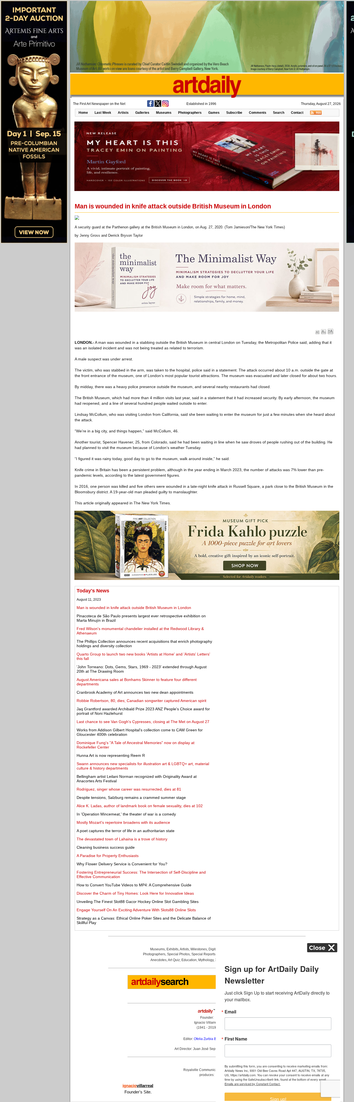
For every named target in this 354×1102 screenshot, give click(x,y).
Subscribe (234, 113)
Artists (123, 113)
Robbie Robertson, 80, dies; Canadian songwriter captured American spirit (141, 700)
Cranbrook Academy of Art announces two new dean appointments (135, 692)
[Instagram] (165, 106)
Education (189, 960)
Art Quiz (174, 960)
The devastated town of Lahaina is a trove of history (122, 839)
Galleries (142, 113)
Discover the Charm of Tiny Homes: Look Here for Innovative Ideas (135, 893)
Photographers (190, 113)
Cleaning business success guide (106, 847)
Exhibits (172, 949)
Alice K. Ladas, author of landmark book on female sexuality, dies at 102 (140, 806)
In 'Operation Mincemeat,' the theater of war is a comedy (126, 814)
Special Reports (203, 954)
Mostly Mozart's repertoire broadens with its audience (123, 822)
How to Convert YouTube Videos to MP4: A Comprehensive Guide (134, 885)
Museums (163, 113)
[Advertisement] (276, 626)
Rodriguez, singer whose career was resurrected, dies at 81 (129, 789)
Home (83, 113)
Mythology (206, 960)
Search (278, 113)
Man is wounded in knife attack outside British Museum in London (134, 607)
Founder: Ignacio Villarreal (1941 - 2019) (207, 1022)
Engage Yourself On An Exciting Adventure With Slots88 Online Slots (136, 910)
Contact (297, 113)
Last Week (103, 113)
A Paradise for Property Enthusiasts (108, 855)
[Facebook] (150, 106)
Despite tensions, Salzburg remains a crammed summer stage (131, 797)
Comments (257, 113)
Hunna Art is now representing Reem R (111, 755)
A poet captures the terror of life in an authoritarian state (126, 831)
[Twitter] (158, 106)
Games (214, 113)
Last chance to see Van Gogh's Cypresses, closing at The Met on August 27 (143, 721)
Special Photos (178, 954)
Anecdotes (158, 960)
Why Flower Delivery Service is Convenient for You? (122, 864)
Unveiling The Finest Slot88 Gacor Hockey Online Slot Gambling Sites (138, 901)
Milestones (199, 949)
